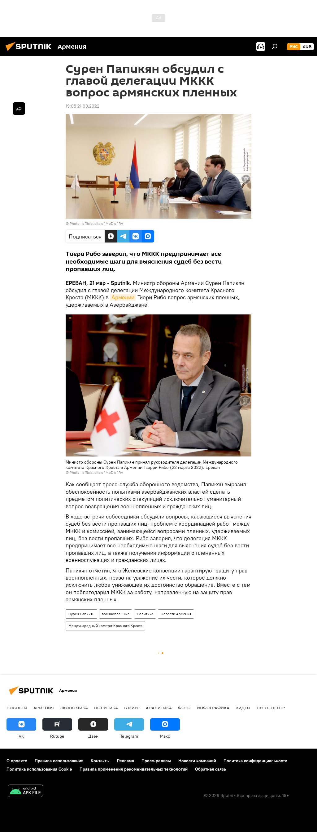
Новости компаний (197, 760)
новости (17, 707)
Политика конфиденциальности (255, 760)
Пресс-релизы (156, 760)
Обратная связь (210, 769)
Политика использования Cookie (39, 769)
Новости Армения (176, 614)
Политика (145, 614)
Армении (122, 297)
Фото (184, 707)
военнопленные (115, 614)
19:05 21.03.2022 (82, 106)
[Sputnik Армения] (30, 52)
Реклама (125, 760)
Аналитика (159, 707)
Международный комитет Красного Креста (105, 625)
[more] (19, 108)
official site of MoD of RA (102, 223)
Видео (243, 707)
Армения (43, 707)
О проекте (17, 760)
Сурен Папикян (81, 614)
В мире (132, 707)
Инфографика (213, 707)
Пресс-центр (271, 707)
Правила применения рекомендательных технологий (134, 769)
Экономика (74, 707)
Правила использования (59, 760)
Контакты (100, 760)
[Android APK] (25, 792)
